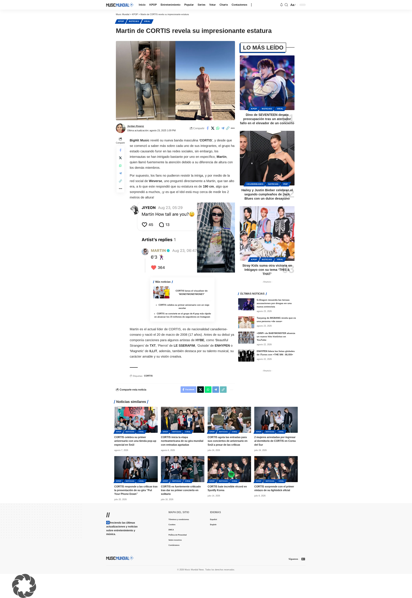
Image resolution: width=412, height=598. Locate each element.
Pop (285, 184)
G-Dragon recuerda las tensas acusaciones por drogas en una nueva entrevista (274, 303)
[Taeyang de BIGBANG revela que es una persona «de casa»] (246, 322)
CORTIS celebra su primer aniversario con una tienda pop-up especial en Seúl (135, 441)
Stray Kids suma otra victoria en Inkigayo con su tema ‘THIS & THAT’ (267, 270)
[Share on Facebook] (208, 128)
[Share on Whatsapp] (217, 128)
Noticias (134, 21)
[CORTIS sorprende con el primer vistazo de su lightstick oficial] (276, 469)
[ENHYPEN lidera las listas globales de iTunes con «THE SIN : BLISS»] (246, 356)
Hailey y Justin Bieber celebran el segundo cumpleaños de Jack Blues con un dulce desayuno (267, 194)
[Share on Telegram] (222, 128)
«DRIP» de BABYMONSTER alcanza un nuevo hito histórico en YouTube (276, 336)
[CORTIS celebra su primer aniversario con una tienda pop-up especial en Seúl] (136, 420)
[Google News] (303, 559)
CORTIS (148, 375)
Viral (147, 21)
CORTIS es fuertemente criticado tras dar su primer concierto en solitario (181, 490)
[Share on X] (213, 128)
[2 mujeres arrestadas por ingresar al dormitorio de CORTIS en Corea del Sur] (276, 420)
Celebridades (255, 184)
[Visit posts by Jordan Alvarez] (121, 128)
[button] (251, 5)
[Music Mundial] (120, 5)
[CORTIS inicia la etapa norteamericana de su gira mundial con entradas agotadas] (182, 420)
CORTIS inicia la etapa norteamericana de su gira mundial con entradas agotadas (182, 441)
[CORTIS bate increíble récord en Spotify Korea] (229, 469)
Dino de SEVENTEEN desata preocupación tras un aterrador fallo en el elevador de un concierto (267, 119)
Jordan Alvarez (135, 126)
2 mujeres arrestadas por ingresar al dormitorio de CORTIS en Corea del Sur (275, 441)
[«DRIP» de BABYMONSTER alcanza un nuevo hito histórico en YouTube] (246, 338)
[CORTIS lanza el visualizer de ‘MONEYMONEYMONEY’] (161, 292)
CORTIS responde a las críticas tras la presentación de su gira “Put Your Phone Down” (136, 490)
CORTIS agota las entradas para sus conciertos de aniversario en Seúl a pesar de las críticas (228, 441)
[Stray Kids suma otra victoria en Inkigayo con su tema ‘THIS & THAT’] (267, 233)
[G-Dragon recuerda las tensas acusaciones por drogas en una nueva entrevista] (246, 304)
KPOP (121, 21)
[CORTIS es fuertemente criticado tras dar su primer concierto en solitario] (182, 469)
